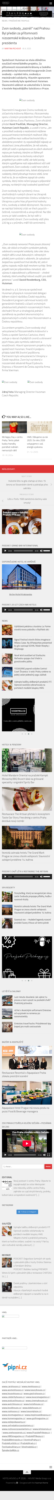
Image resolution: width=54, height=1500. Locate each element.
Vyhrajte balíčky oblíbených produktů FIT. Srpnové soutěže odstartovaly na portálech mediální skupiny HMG (33, 685)
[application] (27, 550)
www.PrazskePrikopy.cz (38, 1450)
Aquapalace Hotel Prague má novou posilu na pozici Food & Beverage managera (25, 1127)
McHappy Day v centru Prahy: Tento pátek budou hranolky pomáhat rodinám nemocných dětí (12, 443)
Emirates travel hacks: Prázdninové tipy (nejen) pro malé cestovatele (32, 1042)
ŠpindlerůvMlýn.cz (10, 1467)
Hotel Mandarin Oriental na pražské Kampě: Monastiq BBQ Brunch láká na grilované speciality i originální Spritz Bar (25, 796)
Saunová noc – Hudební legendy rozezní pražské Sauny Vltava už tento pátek (32, 938)
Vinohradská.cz (29, 1464)
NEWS (4, 20)
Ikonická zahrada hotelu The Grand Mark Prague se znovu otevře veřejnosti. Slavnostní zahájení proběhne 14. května (26, 873)
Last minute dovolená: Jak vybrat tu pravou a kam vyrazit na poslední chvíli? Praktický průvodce (32, 1017)
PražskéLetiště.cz (10, 1460)
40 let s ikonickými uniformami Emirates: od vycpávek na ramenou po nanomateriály (32, 1030)
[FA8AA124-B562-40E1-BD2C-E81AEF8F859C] (27, 974)
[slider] (47, 550)
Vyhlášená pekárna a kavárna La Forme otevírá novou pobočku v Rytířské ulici (32, 628)
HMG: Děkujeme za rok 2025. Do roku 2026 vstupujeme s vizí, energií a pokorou (37, 442)
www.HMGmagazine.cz (13, 1453)
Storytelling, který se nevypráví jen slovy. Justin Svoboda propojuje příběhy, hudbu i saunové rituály (33, 913)
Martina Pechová (13, 48)
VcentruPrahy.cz (32, 1457)
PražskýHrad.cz (28, 1460)
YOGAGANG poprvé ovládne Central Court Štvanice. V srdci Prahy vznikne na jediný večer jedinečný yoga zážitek (32, 671)
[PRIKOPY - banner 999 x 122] (27, 14)
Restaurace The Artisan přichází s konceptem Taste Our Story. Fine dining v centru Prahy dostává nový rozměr (26, 834)
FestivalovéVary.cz (11, 1464)
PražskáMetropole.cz (12, 1457)
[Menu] (50, 3)
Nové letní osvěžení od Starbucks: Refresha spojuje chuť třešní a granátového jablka (29, 658)
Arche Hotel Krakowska (20, 594)
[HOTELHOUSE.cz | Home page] (7, 3)
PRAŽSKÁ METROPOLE (19, 20)
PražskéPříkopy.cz (34, 1453)
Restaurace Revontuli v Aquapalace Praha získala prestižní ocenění (24, 1091)
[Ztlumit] (41, 550)
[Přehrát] (5, 550)
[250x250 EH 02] (27, 724)
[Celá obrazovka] (48, 1172)
